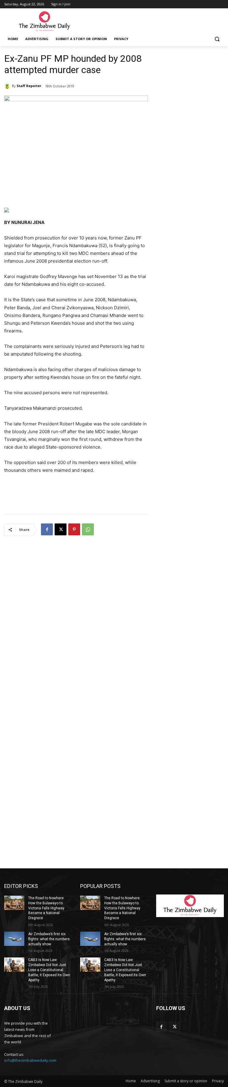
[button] (217, 39)
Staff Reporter (29, 85)
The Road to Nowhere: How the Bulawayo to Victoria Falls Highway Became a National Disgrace (46, 908)
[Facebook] (47, 529)
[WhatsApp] (88, 529)
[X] (60, 529)
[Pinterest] (74, 529)
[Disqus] (76, 618)
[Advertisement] (154, 21)
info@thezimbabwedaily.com (30, 1060)
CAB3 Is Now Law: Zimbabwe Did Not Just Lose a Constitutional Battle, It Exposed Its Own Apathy (49, 970)
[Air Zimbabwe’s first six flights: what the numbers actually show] (14, 939)
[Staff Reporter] (8, 86)
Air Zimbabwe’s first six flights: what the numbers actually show (49, 939)
